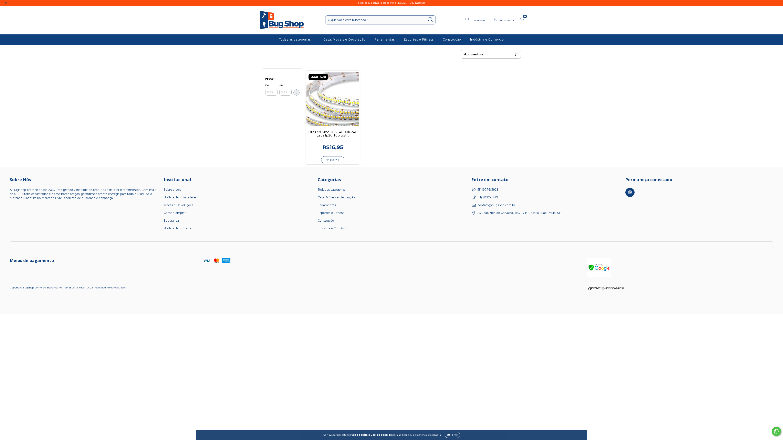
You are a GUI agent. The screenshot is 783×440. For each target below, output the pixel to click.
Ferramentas (384, 39)
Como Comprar (175, 213)
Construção (452, 39)
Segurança (171, 220)
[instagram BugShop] (5, 3)
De (267, 85)
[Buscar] (430, 20)
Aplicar (296, 92)
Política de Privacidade (180, 197)
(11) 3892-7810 (488, 197)
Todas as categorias (295, 39)
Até (281, 85)
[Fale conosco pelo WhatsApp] (776, 431)
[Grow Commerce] (606, 289)
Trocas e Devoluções (178, 205)
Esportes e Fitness (419, 39)
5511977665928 (488, 189)
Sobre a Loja (172, 189)
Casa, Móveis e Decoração (344, 39)
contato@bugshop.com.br (496, 205)
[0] (522, 20)
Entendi (452, 434)
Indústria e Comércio (487, 39)
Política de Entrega (177, 228)
